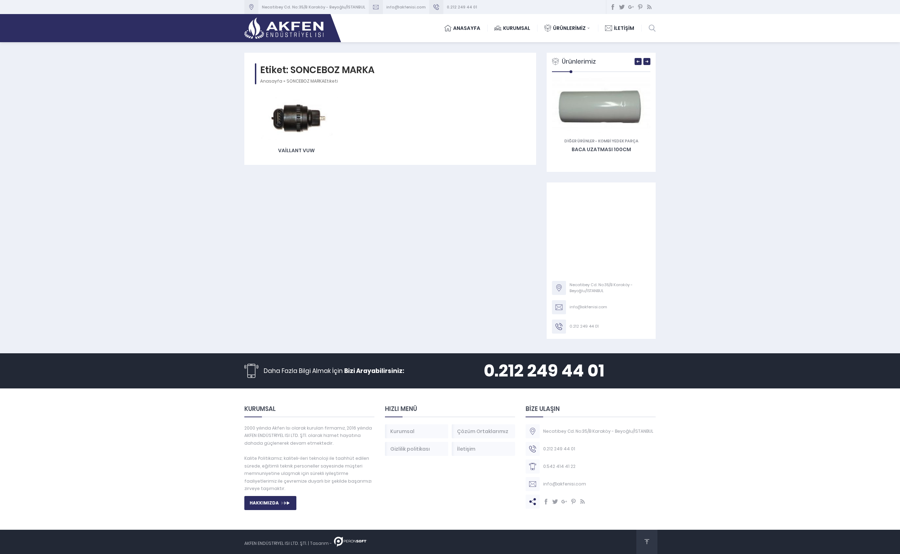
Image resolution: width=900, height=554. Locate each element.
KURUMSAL (516, 28)
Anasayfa (271, 81)
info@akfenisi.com (406, 7)
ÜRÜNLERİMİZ (569, 28)
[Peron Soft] (350, 543)
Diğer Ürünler (579, 141)
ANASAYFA (466, 28)
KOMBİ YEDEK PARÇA (618, 141)
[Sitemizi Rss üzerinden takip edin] (649, 7)
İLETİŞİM (624, 28)
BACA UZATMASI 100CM (601, 149)
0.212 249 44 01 (462, 7)
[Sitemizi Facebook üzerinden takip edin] (613, 7)
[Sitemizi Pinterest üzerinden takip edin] (640, 7)
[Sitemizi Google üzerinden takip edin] (631, 7)
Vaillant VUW (296, 150)
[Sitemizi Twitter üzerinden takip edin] (622, 7)
